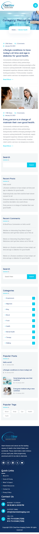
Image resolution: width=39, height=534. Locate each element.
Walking (8, 343)
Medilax (5, 230)
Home (14, 30)
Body (14, 411)
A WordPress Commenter (11, 224)
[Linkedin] (13, 463)
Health (8, 326)
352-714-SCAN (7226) (15, 519)
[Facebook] (3, 463)
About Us (6, 476)
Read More (7, 79)
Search (6, 157)
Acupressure (10, 298)
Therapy (8, 337)
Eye (22, 411)
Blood (8, 315)
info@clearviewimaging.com (18, 512)
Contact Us (6, 489)
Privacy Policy (7, 492)
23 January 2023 (19, 393)
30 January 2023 (9, 372)
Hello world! (7, 184)
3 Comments (21, 113)
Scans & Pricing (8, 479)
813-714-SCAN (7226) (15, 521)
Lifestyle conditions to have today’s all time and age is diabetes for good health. (17, 53)
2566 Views (8, 43)
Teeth (7, 416)
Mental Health (10, 332)
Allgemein (9, 304)
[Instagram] (8, 463)
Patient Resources (8, 486)
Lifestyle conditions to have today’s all (17, 370)
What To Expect (8, 482)
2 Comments (21, 43)
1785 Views (8, 113)
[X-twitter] (17, 463)
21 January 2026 (9, 364)
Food (7, 320)
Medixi (5, 239)
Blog (7, 309)
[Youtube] (22, 463)
